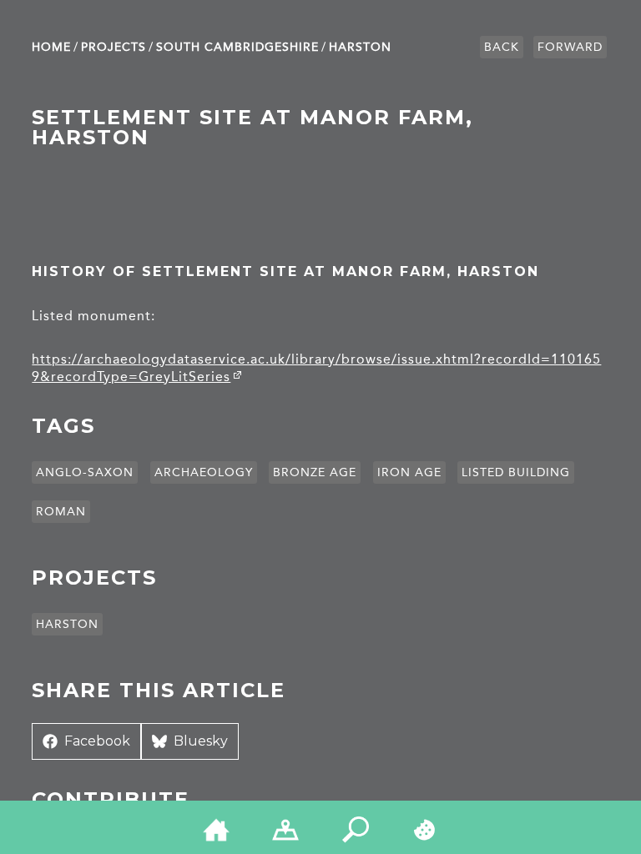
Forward (570, 47)
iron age (409, 472)
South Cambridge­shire (237, 47)
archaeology (203, 472)
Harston (360, 47)
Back (501, 47)
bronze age (314, 472)
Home (51, 47)
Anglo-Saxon (85, 472)
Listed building (516, 472)
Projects (113, 47)
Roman (61, 512)
